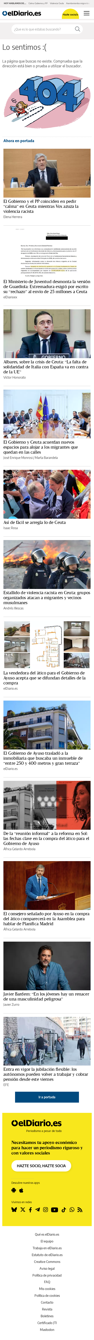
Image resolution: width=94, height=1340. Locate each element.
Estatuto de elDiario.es (47, 1255)
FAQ (47, 1282)
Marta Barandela (46, 458)
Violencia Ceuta (57, 3)
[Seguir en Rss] (80, 1209)
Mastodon (47, 1330)
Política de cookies (47, 1295)
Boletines (47, 1316)
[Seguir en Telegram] (37, 1209)
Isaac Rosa (10, 528)
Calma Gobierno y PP (38, 3)
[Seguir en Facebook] (30, 1209)
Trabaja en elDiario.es (47, 1248)
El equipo (47, 1241)
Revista (47, 1309)
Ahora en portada (18, 140)
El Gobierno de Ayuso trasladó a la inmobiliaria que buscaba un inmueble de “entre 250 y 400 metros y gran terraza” (43, 758)
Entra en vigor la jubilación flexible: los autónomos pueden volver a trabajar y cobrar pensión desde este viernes (45, 1074)
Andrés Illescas (13, 608)
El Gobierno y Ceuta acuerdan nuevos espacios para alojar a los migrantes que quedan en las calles (40, 447)
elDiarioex (10, 297)
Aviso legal (47, 1268)
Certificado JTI (47, 1323)
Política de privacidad (47, 1275)
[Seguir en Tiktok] (63, 1209)
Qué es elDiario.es (47, 1234)
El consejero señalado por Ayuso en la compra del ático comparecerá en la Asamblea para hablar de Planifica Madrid (46, 918)
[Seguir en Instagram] (45, 1209)
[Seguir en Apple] (21, 1190)
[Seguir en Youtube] (54, 1209)
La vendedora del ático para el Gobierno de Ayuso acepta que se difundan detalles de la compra (44, 678)
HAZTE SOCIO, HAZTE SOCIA (41, 1166)
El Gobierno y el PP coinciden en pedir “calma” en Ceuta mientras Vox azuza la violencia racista (40, 206)
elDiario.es (10, 688)
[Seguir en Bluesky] (14, 1209)
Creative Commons (47, 1262)
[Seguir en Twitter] (23, 1209)
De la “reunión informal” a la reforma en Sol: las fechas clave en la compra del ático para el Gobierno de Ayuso (46, 838)
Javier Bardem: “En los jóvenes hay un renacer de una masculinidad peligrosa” (46, 996)
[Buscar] (77, 29)
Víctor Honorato (14, 377)
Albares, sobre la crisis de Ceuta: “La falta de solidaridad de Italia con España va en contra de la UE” (45, 367)
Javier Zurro (11, 1004)
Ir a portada (47, 1097)
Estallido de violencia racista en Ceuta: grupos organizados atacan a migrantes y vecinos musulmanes (46, 597)
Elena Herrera (12, 217)
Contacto (47, 1302)
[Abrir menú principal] (86, 13)
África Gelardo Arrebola (19, 849)
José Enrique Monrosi (18, 458)
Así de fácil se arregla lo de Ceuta (34, 522)
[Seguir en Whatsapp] (72, 1209)
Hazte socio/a (70, 14)
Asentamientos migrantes (77, 3)
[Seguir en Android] (13, 1190)
